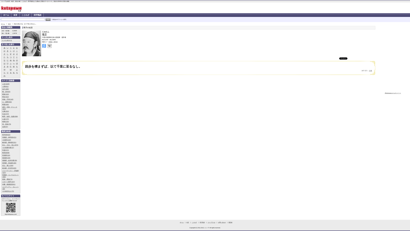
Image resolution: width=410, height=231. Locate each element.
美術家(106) (6, 158)
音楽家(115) (6, 155)
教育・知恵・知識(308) (10, 116)
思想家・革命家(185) (9, 163)
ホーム (6, 15)
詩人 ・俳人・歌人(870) (10, 145)
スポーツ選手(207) (8, 182)
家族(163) (5, 94)
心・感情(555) (7, 102)
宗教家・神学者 (53, 42)
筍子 (44, 34)
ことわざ (25, 15)
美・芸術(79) (6, 124)
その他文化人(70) (8, 191)
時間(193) (5, 121)
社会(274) (5, 114)
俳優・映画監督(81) (8, 184)
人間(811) (5, 86)
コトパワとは (211, 222)
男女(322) (5, 97)
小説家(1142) (6, 140)
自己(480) (5, 89)
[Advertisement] (40, 93)
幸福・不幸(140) (7, 99)
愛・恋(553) (6, 92)
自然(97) (5, 127)
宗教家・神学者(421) (9, 137)
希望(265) (5, 104)
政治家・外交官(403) (9, 168)
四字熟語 (37, 15)
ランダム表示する (7, 40)
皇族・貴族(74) (7, 179)
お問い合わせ (222, 222)
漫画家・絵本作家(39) (9, 160)
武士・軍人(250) (7, 165)
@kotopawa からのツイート (393, 93)
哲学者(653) (6, 135)
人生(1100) (6, 84)
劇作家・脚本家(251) (9, 142)
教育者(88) (6, 153)
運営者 (230, 222)
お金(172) (5, 119)
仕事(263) (5, 111)
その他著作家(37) (8, 147)
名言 (15, 15)
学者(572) (5, 150)
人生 (370, 70)
